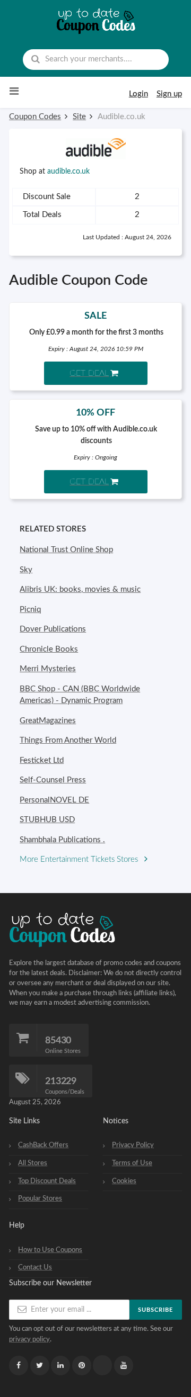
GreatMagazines (48, 721)
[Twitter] (39, 1365)
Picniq (30, 610)
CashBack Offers (43, 1145)
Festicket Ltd (42, 760)
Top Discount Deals (47, 1181)
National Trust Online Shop (66, 550)
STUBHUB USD (47, 820)
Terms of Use (132, 1163)
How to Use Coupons (50, 1250)
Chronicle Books (49, 649)
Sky (26, 570)
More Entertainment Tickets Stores (80, 859)
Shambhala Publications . (62, 840)
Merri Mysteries (48, 669)
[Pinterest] (81, 1365)
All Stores (32, 1163)
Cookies (124, 1181)
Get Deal (89, 373)
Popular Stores (40, 1198)
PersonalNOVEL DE (54, 800)
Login (138, 94)
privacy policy (29, 1339)
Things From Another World (68, 740)
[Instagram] (102, 1365)
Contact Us (35, 1267)
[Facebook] (18, 1365)
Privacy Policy (133, 1145)
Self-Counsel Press (53, 780)
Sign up (169, 94)
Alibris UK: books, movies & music (80, 589)
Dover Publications (53, 629)
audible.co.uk (68, 171)
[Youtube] (123, 1365)
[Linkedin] (60, 1365)
